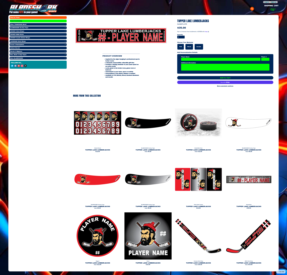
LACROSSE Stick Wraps (38, 42)
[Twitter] (12, 65)
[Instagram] (22, 65)
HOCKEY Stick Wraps (38, 31)
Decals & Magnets (38, 52)
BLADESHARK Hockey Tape (38, 28)
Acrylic (198, 46)
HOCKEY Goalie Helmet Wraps (20, 37)
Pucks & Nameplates (38, 45)
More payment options (225, 86)
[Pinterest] (18, 65)
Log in (267, 2)
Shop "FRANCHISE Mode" (18, 24)
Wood (189, 46)
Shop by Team (15, 17)
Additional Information (188, 62)
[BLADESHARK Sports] (34, 9)
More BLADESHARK (38, 58)
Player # (264, 56)
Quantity (180, 34)
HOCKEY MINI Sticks (17, 34)
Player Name (185, 56)
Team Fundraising (16, 21)
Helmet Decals (15, 48)
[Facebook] (15, 65)
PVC (180, 46)
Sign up (273, 2)
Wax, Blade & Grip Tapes (38, 55)
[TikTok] (25, 65)
